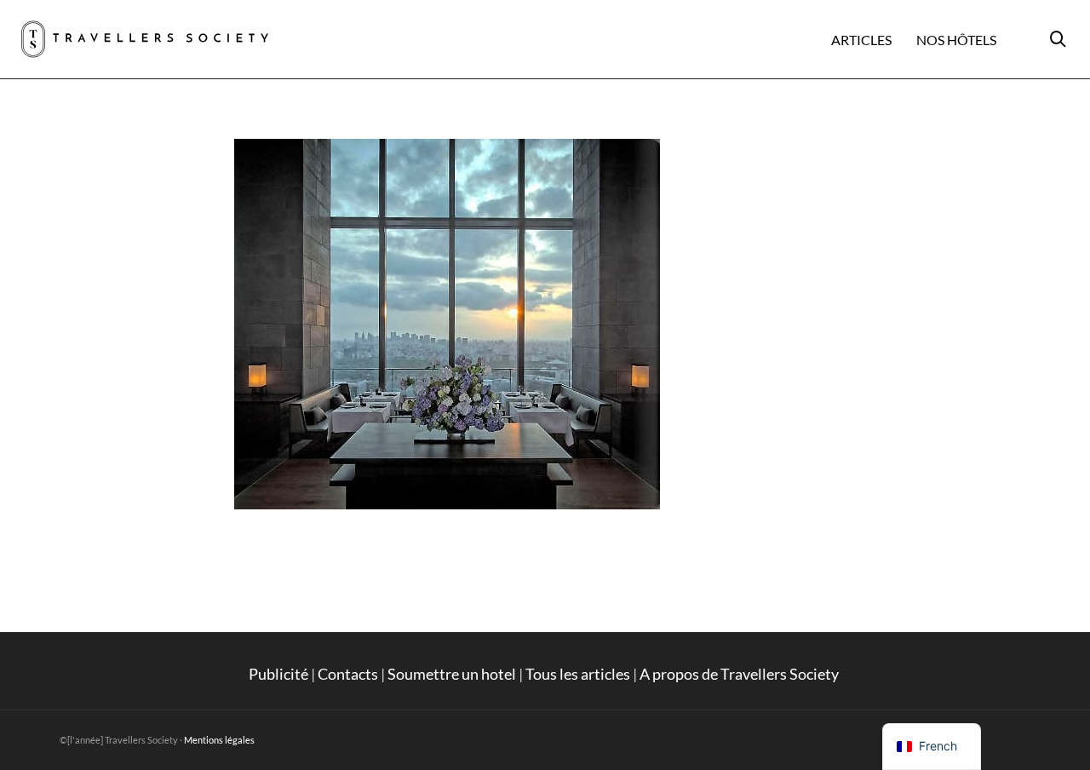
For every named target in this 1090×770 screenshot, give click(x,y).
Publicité (278, 673)
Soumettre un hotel (451, 673)
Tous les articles (577, 673)
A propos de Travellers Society (740, 673)
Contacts (348, 673)
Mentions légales (219, 739)
